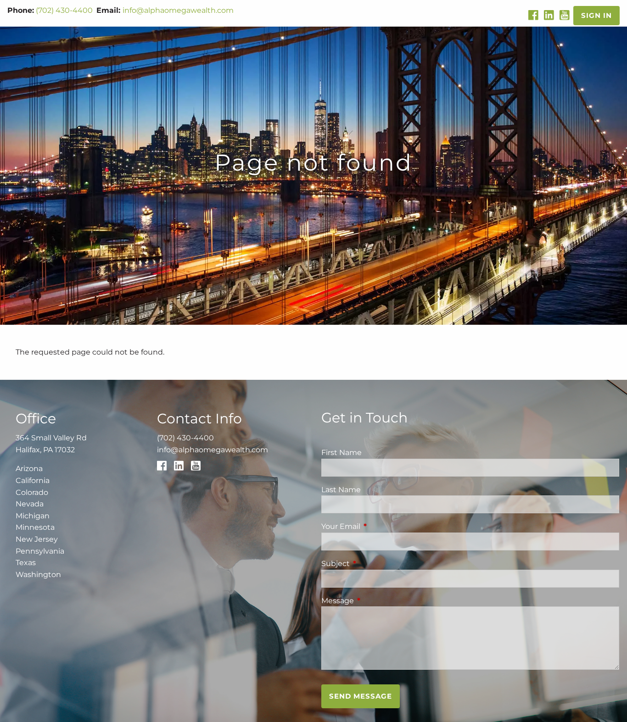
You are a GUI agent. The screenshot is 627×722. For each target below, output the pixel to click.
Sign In (596, 15)
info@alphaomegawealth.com (178, 10)
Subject (373, 563)
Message (376, 600)
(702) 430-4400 (64, 10)
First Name (341, 452)
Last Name (341, 489)
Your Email (379, 526)
